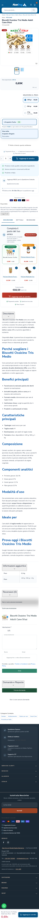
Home (3, 15)
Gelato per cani (23, 716)
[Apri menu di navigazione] (4, 4)
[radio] (30, 100)
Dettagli (19, 220)
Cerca (33, 10)
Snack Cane (33, 716)
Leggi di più (4, 214)
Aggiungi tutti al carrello (20, 297)
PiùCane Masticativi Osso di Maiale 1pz (28, 276)
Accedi (31, 5)
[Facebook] (3, 842)
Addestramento (12, 716)
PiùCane (9, 17)
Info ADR (18, 869)
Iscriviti (19, 810)
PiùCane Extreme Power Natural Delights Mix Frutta (10, 276)
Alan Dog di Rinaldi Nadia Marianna (13, 848)
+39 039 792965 (9, 858)
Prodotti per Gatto (6, 719)
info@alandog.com (22, 858)
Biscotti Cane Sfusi (28, 15)
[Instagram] (8, 842)
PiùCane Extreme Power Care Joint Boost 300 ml (28, 257)
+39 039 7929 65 (20, 740)
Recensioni (31, 220)
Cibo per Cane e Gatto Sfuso (14, 15)
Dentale (3, 716)
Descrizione (8, 220)
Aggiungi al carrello (26, 158)
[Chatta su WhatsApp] (4, 905)
